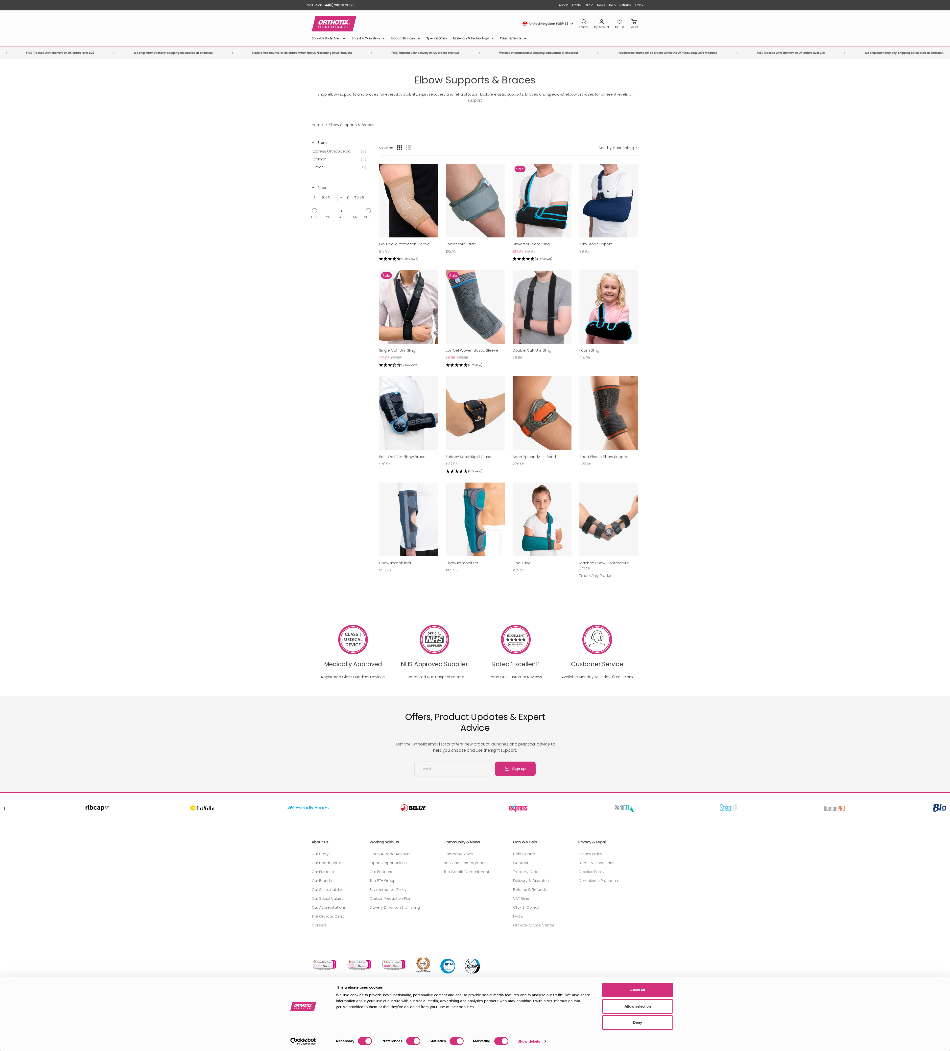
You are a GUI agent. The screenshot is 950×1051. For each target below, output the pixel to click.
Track (639, 5)
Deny (637, 1022)
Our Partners (381, 871)
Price (321, 187)
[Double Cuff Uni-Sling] (542, 307)
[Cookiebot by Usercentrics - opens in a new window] (303, 1041)
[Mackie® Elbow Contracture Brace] (608, 519)
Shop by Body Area (326, 38)
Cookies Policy (591, 871)
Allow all (637, 990)
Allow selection (637, 1006)
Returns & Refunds (530, 889)
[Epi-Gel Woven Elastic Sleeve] (475, 307)
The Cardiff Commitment (466, 871)
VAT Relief (522, 898)
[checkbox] (340, 151)
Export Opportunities (388, 862)
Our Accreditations (329, 907)
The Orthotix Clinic (328, 916)
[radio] (399, 147)
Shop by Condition (366, 38)
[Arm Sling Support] (608, 200)
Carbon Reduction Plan (390, 898)
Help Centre (524, 853)
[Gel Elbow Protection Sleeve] (408, 200)
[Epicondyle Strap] (475, 200)
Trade (576, 5)
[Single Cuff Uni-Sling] (408, 307)
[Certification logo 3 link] (393, 965)
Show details (529, 1041)
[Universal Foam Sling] (542, 200)
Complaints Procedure (598, 880)
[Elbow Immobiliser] (408, 519)
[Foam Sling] (608, 307)
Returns (625, 5)
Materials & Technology (471, 38)
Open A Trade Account (390, 853)
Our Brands (322, 880)
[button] (408, 259)
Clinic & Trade (510, 38)
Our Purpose (323, 871)
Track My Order (526, 871)
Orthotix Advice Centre (534, 925)
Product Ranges (403, 38)
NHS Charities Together (465, 862)
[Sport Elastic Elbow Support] (608, 413)
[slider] (314, 210)
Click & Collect (526, 907)
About (563, 5)
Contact (520, 862)
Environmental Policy (388, 889)
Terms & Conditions (596, 862)
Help (612, 5)
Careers (319, 925)
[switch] (413, 1041)
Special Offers (436, 38)
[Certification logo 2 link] (358, 965)
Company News (458, 853)
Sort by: (616, 147)
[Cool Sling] (542, 519)
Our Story (320, 853)
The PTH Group (383, 880)
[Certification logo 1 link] (324, 965)
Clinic (589, 5)
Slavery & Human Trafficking (395, 907)
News (601, 5)
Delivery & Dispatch (531, 880)
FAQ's (518, 916)
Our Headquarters (328, 862)
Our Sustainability (327, 889)
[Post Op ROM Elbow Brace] (408, 413)
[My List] (619, 24)
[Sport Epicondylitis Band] (542, 413)
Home (317, 124)
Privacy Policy (590, 853)
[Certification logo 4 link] (423, 965)
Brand (322, 142)
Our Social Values (327, 898)
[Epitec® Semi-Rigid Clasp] (475, 413)
